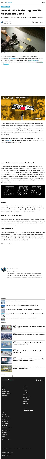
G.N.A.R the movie (6, 393)
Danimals (6, 64)
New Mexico (25, 403)
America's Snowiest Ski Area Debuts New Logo (16, 301)
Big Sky (4, 419)
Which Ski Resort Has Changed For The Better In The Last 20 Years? (27, 351)
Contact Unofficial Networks (19, 447)
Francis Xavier (8, 22)
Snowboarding (5, 6)
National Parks (5, 391)
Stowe (3, 436)
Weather (14, 325)
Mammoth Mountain (6, 427)
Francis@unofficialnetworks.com (15, 271)
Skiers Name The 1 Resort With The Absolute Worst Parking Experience (22, 305)
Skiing (3, 386)
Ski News (14, 333)
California (25, 397)
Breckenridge (5, 421)
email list (8, 140)
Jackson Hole (5, 423)
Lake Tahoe (26, 399)
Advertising (4, 395)
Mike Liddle (40, 62)
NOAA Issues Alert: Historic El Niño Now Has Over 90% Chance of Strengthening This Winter (28, 359)
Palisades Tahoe (5, 430)
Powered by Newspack (6, 454)
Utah (24, 394)
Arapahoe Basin (5, 416)
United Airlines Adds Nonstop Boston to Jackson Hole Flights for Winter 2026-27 (28, 343)
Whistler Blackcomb (6, 440)
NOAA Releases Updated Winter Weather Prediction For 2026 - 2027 (21, 318)
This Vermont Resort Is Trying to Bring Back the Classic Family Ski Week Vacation (24, 309)
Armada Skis (12, 58)
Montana (25, 401)
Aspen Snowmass (6, 418)
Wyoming (25, 405)
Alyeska (4, 414)
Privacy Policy (28, 447)
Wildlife (4, 389)
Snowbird (4, 432)
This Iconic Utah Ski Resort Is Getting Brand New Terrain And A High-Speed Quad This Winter (25, 314)
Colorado (25, 388)
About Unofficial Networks (7, 447)
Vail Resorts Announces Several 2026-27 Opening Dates (29, 334)
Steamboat (4, 434)
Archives (3, 374)
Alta (3, 412)
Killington (4, 425)
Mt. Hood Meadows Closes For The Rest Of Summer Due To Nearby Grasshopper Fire (28, 367)
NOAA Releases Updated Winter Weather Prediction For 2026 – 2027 (29, 327)
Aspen (25, 390)
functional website (33, 60)
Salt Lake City (27, 396)
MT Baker (4, 429)
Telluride (26, 392)
